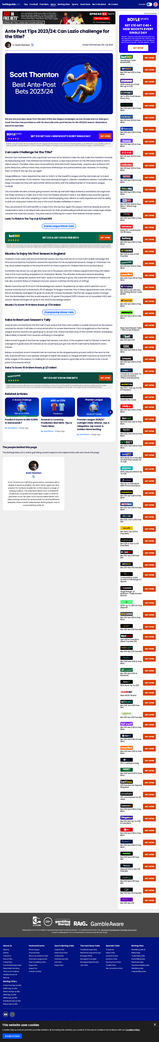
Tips (26, 4)
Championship (34, 953)
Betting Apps (135, 953)
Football (34, 4)
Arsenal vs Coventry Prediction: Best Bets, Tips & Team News (56, 423)
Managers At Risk (86, 956)
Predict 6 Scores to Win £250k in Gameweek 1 (21, 421)
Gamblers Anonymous (128, 930)
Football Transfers (35, 971)
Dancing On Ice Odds (113, 962)
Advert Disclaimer (150, 13)
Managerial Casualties (88, 959)
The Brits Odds (111, 965)
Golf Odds (58, 962)
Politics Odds (110, 953)
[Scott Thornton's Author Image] (34, 466)
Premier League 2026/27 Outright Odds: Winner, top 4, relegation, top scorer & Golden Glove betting (93, 424)
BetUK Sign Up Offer (9, 995)
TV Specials (110, 950)
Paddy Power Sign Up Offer (12, 985)
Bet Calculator (99, 4)
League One (33, 965)
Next (110, 412)
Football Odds (59, 950)
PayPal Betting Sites (138, 959)
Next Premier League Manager (90, 953)
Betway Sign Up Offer (10, 1004)
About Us (6, 950)
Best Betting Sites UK (138, 950)
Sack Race (85, 4)
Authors (6, 953)
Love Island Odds (112, 956)
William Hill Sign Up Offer (11, 991)
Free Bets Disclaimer (10, 974)
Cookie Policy (7, 962)
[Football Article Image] (22, 407)
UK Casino (113, 4)
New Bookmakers (137, 962)
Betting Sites (64, 4)
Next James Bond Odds (114, 968)
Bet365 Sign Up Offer (10, 988)
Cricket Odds (58, 956)
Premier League (34, 950)
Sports (75, 4)
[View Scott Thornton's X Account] (32, 44)
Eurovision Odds (111, 959)
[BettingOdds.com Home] (11, 4)
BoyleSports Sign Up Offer (12, 1001)
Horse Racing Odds (61, 959)
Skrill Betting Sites (137, 968)
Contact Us (7, 956)
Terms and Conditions (11, 971)
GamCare (104, 930)
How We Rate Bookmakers (12, 965)
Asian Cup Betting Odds (37, 962)
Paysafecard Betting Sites (140, 965)
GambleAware (114, 930)
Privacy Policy (7, 959)
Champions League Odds (38, 959)
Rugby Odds (58, 965)
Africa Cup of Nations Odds (38, 956)
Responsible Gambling (11, 968)
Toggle (149, 4)
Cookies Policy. (133, 1029)
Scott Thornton (22, 44)
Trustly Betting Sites (138, 956)
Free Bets (44, 4)
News (53, 4)
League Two (33, 968)
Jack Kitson (12, 428)
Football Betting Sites (138, 971)
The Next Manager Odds (88, 950)
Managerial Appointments (89, 962)
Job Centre (84, 965)
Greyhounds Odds (61, 953)
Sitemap (6, 978)
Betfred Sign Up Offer (10, 998)
